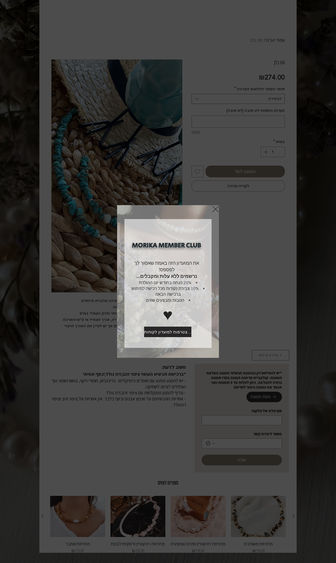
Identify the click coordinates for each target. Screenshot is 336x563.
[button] (215, 209)
